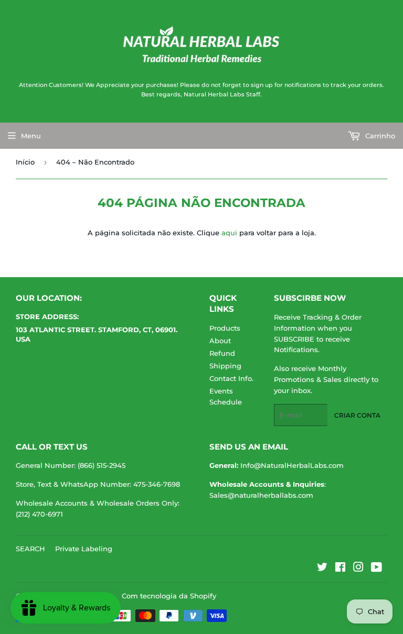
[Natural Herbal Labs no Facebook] (340, 568)
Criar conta (357, 415)
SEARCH (30, 548)
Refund (222, 353)
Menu (31, 136)
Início (25, 162)
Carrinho (379, 136)
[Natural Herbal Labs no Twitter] (322, 568)
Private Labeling (83, 548)
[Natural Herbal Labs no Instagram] (358, 568)
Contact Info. (231, 378)
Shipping (225, 366)
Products (224, 328)
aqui (229, 232)
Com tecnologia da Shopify (169, 596)
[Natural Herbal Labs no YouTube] (376, 568)
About (220, 340)
